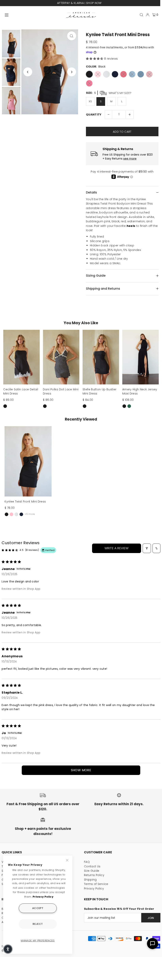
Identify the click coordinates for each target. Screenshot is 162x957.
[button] (95, 59)
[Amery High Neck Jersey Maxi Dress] (140, 357)
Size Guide (91, 871)
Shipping (90, 880)
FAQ (87, 862)
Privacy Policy (94, 888)
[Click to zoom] (71, 35)
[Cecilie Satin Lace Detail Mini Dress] (21, 357)
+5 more (30, 514)
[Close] (67, 860)
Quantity (94, 114)
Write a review (117, 548)
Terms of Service (96, 884)
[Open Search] (141, 14)
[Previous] (27, 72)
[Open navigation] (33, 14)
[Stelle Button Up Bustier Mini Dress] (101, 357)
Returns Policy (94, 875)
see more (130, 159)
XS (90, 101)
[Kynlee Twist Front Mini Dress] (28, 461)
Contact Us (92, 866)
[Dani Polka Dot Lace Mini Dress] (61, 357)
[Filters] (147, 548)
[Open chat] (152, 943)
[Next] (71, 72)
